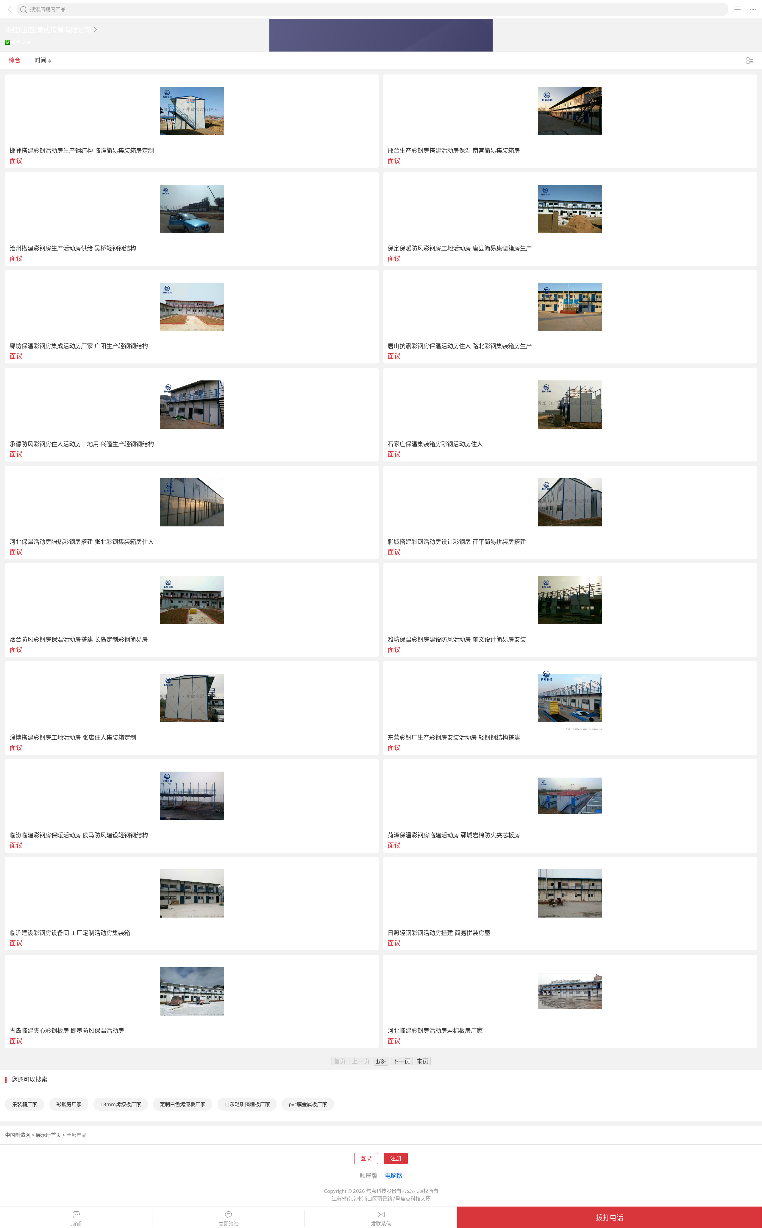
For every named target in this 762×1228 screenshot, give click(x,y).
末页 (422, 1061)
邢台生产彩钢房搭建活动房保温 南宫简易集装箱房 (454, 150)
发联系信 (381, 1224)
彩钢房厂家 (69, 1104)
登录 (366, 1158)
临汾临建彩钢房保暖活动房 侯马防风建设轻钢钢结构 (79, 835)
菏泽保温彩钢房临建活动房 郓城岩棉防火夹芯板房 (454, 835)
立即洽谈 (228, 1224)
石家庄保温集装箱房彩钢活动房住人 (435, 444)
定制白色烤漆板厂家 (182, 1104)
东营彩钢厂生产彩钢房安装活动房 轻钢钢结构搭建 (454, 737)
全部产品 (76, 1134)
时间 (41, 60)
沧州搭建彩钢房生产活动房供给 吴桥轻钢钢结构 (73, 248)
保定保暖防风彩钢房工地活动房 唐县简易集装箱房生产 (460, 248)
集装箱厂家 (24, 1104)
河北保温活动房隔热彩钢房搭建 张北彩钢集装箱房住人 (82, 542)
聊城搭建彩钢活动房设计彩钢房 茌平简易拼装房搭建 (457, 542)
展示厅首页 (48, 1134)
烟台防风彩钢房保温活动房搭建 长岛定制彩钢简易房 (79, 639)
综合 (15, 60)
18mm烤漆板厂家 (120, 1104)
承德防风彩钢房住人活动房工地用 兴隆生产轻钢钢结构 (82, 444)
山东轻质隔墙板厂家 (247, 1104)
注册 (396, 1158)
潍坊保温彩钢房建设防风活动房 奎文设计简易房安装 (457, 639)
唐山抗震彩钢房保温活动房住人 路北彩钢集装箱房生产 (460, 346)
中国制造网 (17, 1134)
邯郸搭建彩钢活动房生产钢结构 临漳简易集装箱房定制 (82, 150)
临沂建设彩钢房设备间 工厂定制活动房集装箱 (70, 933)
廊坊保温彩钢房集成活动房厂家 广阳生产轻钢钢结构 (79, 346)
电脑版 (394, 1175)
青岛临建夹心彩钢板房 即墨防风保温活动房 (67, 1030)
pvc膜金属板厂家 (308, 1104)
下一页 (401, 1061)
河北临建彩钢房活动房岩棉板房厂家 (435, 1030)
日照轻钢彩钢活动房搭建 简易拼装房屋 (439, 933)
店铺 (76, 1224)
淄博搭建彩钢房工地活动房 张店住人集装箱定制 (73, 737)
